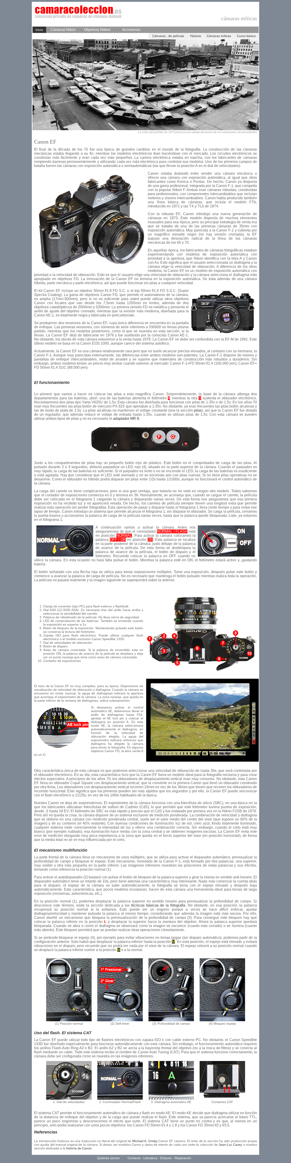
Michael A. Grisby (145, 1141)
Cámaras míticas (219, 36)
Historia (195, 36)
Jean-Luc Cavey (230, 1144)
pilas (198, 410)
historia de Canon (79, 1148)
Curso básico (246, 36)
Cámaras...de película (168, 36)
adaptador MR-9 (126, 418)
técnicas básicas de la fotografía (158, 905)
